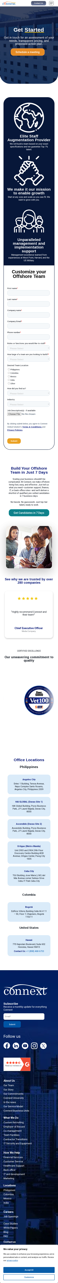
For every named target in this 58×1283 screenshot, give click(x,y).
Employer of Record (14, 1126)
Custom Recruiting (14, 1122)
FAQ (6, 1236)
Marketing (9, 1178)
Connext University (14, 1098)
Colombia (9, 1194)
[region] (29, 1264)
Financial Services (13, 1157)
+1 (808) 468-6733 (35, 951)
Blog (6, 1232)
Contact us (10, 1241)
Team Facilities (12, 1135)
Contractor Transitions (16, 1139)
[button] (51, 3)
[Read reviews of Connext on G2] (17, 1072)
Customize (29, 1277)
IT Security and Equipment (18, 1143)
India (6, 1202)
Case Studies (11, 1223)
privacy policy (12, 1260)
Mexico (7, 1198)
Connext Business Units (16, 1110)
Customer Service (13, 1161)
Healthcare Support (14, 1165)
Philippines (9, 1190)
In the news (10, 1102)
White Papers (11, 1227)
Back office (9, 1169)
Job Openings (11, 1216)
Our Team (9, 1085)
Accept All (29, 1270)
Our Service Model (13, 1106)
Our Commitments (13, 1093)
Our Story (8, 1089)
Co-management (13, 1130)
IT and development (14, 1174)
